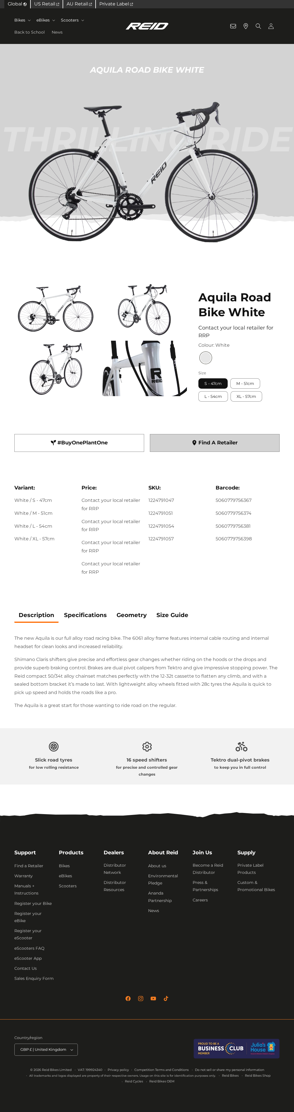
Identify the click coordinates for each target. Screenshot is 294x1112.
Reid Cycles (134, 1081)
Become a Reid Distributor (208, 869)
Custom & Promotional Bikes (256, 886)
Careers (200, 900)
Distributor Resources (115, 886)
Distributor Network (115, 869)
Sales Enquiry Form (34, 978)
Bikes (19, 20)
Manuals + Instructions (26, 889)
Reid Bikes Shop (257, 1076)
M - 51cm (245, 383)
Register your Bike (33, 903)
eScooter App (28, 958)
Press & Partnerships (205, 886)
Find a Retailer (28, 865)
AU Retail (78, 4)
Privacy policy (118, 1070)
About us (157, 865)
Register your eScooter (28, 934)
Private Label (114, 4)
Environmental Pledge (163, 879)
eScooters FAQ (29, 948)
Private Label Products (250, 869)
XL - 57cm (246, 396)
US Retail (45, 4)
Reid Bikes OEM (162, 1081)
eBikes (43, 20)
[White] (205, 358)
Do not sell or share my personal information (229, 1070)
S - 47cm (213, 383)
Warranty (23, 875)
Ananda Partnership (160, 897)
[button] (22, 20)
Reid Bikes (230, 1076)
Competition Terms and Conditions (161, 1070)
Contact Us (25, 968)
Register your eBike (28, 917)
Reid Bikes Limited (56, 1070)
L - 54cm (213, 396)
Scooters (70, 20)
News (153, 910)
